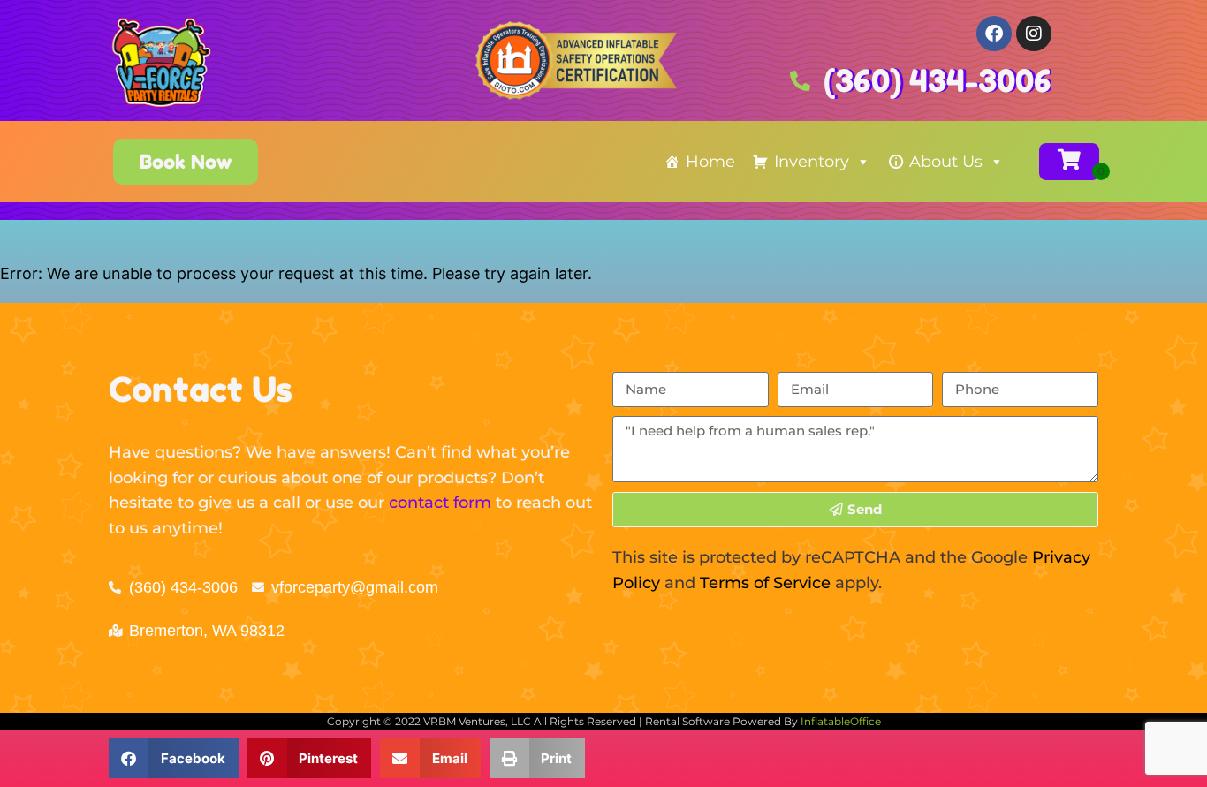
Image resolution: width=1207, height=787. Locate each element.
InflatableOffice (841, 721)
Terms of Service (765, 583)
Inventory (811, 161)
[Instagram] (1033, 33)
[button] (174, 758)
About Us (946, 161)
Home (710, 161)
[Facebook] (994, 33)
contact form (440, 502)
